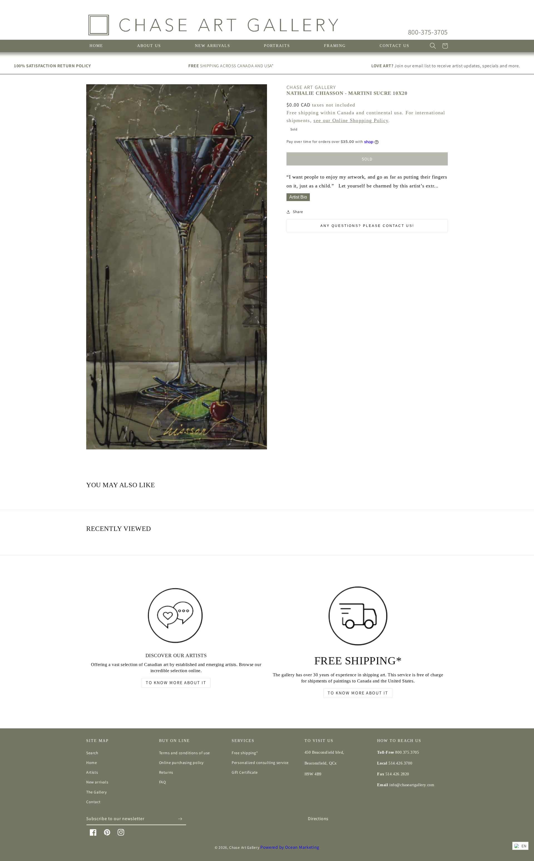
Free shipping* (245, 752)
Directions (318, 819)
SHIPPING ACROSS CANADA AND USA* (231, 66)
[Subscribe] (180, 818)
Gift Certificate (245, 772)
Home (91, 762)
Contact (93, 801)
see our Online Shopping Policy (350, 120)
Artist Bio (298, 197)
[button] (433, 46)
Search (92, 752)
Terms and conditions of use (184, 752)
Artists (92, 772)
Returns (166, 772)
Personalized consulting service (260, 762)
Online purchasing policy (181, 762)
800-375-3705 (428, 31)
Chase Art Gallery (244, 847)
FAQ (162, 782)
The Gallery (96, 792)
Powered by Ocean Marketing (289, 847)
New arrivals (97, 782)
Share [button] (298, 211)
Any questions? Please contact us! (367, 226)
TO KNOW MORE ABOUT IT (176, 683)
